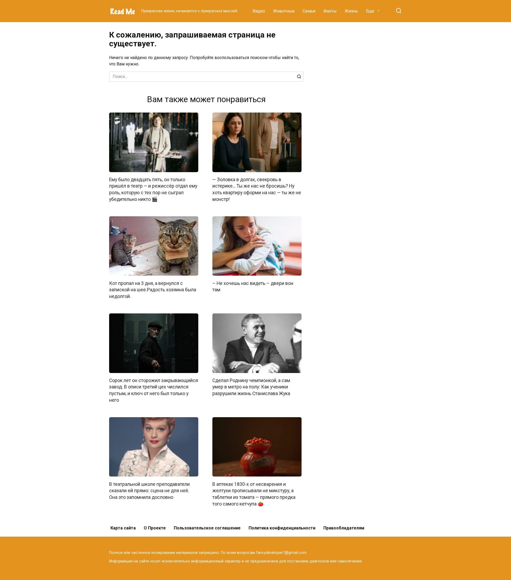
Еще (370, 11)
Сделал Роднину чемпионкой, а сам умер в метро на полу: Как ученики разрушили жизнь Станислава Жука (251, 387)
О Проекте (155, 528)
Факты (330, 11)
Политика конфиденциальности (282, 528)
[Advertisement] (362, 110)
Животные (284, 11)
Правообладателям (343, 528)
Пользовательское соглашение (207, 528)
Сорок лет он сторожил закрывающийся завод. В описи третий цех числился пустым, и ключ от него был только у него (153, 390)
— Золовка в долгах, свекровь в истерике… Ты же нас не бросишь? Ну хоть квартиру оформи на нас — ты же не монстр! (256, 189)
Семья (309, 11)
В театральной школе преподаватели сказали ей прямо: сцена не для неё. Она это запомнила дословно (149, 490)
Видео (259, 11)
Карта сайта (123, 528)
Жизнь (351, 11)
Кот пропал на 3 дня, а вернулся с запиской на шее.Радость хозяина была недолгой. (152, 289)
